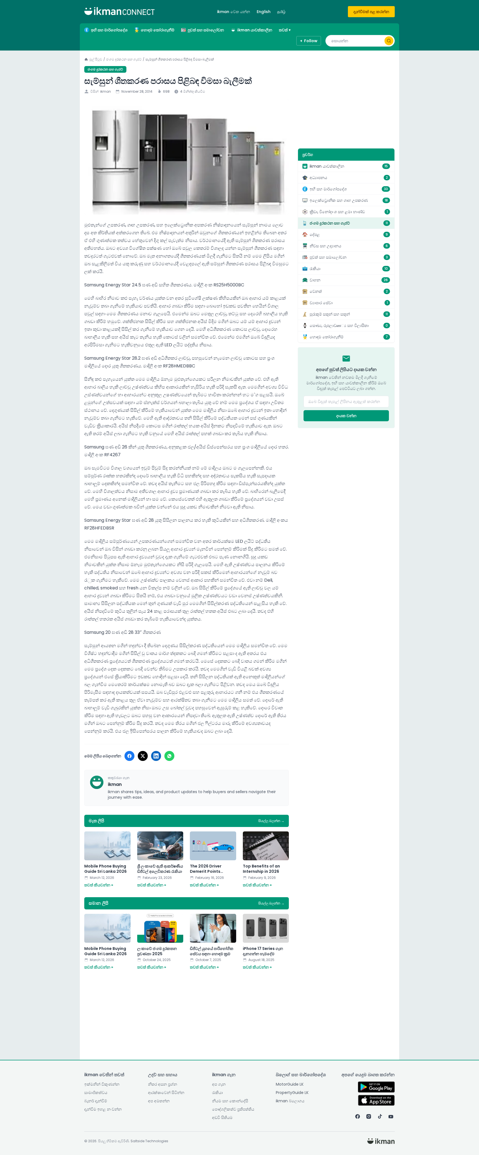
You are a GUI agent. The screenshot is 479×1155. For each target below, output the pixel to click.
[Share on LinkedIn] (156, 756)
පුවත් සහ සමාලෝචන (206, 30)
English (264, 11)
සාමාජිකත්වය (95, 1092)
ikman (105, 91)
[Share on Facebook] (129, 756)
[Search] (388, 40)
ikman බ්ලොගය (290, 1101)
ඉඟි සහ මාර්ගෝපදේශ (109, 30)
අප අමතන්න (159, 1101)
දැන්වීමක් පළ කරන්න (371, 11)
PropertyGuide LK (292, 1092)
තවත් (285, 30)
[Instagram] (369, 1116)
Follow (308, 41)
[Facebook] (357, 1116)
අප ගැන (219, 1084)
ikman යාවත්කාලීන (254, 30)
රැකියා (217, 1092)
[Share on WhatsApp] (169, 756)
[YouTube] (391, 1116)
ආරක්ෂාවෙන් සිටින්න (166, 1092)
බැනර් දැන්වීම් (95, 1101)
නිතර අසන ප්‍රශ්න (162, 1084)
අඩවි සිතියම (222, 1117)
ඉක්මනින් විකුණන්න (101, 1084)
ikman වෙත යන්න (233, 11)
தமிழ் (281, 11)
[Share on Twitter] (143, 756)
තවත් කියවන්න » (98, 885)
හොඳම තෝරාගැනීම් (157, 30)
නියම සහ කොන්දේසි (230, 1101)
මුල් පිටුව (95, 59)
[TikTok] (380, 1116)
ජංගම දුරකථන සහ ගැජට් (124, 59)
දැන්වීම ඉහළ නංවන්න (103, 1109)
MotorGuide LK (290, 1084)
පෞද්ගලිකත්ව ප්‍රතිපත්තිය (233, 1109)
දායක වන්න (346, 415)
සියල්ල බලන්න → (271, 821)
